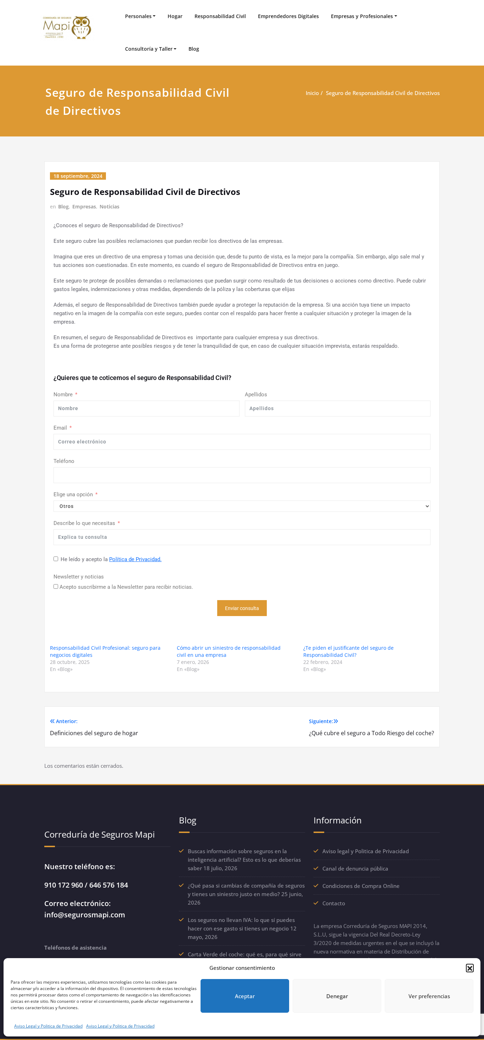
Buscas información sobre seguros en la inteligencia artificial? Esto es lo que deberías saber (244, 860)
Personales (138, 16)
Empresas (84, 206)
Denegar (337, 996)
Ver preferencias (429, 996)
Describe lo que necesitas (84, 523)
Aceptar (245, 996)
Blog (193, 48)
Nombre (63, 394)
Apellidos (256, 394)
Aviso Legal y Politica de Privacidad (48, 1026)
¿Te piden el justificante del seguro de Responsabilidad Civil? (348, 651)
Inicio (312, 92)
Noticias (109, 206)
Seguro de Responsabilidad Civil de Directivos (383, 92)
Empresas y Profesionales (362, 16)
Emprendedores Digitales (288, 16)
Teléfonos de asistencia (75, 947)
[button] (469, 967)
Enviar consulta (242, 608)
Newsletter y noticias (79, 577)
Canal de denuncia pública (355, 868)
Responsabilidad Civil (220, 16)
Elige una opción (73, 494)
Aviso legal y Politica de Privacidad (365, 851)
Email (60, 428)
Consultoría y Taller (149, 48)
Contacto (333, 903)
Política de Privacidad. (135, 559)
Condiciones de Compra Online (361, 885)
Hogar (175, 16)
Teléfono (64, 461)
